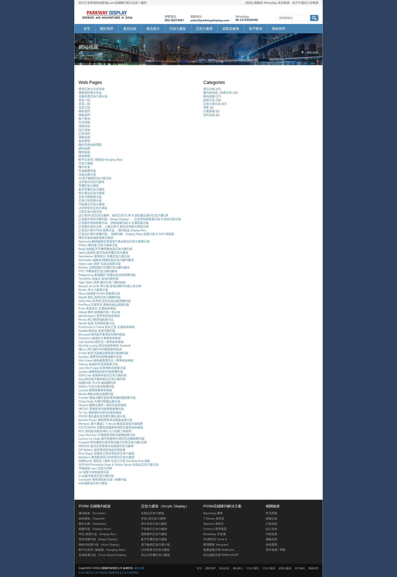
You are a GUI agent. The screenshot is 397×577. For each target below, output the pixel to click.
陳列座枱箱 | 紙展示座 (217, 92)
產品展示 (153, 28)
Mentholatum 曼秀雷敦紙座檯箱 (99, 315)
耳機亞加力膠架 (89, 185)
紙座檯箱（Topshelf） (93, 518)
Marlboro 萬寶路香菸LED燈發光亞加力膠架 (106, 457)
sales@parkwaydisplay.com (209, 20)
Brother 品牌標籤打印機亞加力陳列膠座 (104, 267)
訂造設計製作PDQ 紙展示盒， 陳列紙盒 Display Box (112, 230)
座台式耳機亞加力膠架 (155, 555)
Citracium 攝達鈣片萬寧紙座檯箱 (100, 338)
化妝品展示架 (87, 174)
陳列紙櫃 (209, 96)
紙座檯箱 (84, 155)
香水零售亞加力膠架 (154, 523)
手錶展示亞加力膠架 (92, 204)
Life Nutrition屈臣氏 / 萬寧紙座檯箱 (101, 341)
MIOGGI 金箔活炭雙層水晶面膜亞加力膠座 (106, 446)
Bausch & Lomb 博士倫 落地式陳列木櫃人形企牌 (110, 286)
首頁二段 (84, 103)
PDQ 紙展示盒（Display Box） (98, 534)
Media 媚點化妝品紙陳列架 (96, 394)
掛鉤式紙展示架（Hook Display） (100, 544)
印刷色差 (271, 534)
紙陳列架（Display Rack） (96, 529)
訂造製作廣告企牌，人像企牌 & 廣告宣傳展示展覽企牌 (114, 226)
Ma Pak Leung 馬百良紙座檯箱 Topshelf (104, 345)
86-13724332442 (247, 19)
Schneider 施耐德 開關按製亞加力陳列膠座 (106, 260)
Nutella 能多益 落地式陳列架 (97, 330)
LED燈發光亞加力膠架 (155, 549)
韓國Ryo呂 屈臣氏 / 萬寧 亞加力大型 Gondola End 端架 (114, 461)
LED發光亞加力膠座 (91, 182)
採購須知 (84, 126)
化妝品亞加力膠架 (152, 513)
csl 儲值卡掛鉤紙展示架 (94, 472)
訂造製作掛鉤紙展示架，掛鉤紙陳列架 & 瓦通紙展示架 (114, 222)
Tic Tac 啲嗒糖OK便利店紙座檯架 (100, 412)
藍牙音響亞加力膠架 (92, 189)
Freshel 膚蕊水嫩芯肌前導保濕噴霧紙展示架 (107, 397)
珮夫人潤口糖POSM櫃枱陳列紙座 (100, 349)
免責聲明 (84, 141)
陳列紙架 (84, 152)
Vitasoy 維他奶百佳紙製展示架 (98, 364)
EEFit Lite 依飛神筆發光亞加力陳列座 (103, 375)
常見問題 (84, 122)
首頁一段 (84, 100)
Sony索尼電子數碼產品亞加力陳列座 (102, 379)
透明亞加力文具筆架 (92, 89)
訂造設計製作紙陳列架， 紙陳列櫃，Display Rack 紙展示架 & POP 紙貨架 (126, 234)
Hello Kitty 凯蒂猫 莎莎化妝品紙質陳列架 (105, 301)
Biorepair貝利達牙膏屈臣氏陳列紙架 (102, 334)
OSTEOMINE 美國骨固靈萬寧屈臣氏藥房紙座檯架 (111, 427)
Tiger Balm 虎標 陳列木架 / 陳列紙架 (102, 282)
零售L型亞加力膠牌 (153, 518)
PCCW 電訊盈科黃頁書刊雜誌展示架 (102, 416)
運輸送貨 (84, 137)
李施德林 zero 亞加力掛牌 (95, 468)
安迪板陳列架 (87, 170)
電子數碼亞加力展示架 (155, 544)
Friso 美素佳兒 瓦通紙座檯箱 (97, 308)
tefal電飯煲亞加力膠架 (93, 483)
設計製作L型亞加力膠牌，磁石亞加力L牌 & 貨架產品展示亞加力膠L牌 (123, 215)
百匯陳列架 (113, 572)
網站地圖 (84, 148)
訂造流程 (84, 133)
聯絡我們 (278, 28)
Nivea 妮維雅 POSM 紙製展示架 (99, 293)
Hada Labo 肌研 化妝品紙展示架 (100, 263)
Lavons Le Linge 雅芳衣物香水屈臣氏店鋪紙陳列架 (112, 438)
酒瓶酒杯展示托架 (90, 92)
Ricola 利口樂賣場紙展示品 (96, 319)
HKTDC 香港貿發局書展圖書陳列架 (101, 408)
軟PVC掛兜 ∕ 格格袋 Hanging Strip (100, 159)
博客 (206, 107)
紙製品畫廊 (230, 28)
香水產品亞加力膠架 (92, 193)
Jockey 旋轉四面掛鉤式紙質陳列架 (101, 371)
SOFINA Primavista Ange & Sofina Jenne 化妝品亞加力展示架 (119, 464)
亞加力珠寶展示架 (90, 200)
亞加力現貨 (99, 572)
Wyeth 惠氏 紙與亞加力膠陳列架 (99, 297)
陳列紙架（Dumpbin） (93, 513)
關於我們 (106, 28)
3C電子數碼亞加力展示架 (95, 178)
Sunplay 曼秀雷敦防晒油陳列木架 (100, 356)
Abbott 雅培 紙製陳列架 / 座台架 (99, 312)
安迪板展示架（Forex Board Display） (103, 555)
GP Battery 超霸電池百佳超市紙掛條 (102, 449)
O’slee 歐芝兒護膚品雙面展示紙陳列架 (103, 353)
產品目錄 (129, 28)
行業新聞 (209, 111)
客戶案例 (255, 28)
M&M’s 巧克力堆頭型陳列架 (96, 386)
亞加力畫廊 (204, 28)
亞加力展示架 (212, 103)
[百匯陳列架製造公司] (107, 18)
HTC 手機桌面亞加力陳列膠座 (98, 271)
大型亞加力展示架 (90, 211)
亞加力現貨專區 (130, 572)
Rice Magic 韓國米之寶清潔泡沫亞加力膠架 (106, 453)
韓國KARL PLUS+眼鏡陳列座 (97, 382)
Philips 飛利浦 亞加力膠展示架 (98, 245)
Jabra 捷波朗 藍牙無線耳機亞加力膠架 (103, 252)
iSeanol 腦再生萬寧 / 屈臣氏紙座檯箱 (102, 405)
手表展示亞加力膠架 (154, 529)
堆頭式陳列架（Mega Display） (99, 539)
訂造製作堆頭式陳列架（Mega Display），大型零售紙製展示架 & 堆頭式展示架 (130, 219)
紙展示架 (209, 100)
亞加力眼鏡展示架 (90, 196)
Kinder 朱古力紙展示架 (93, 289)
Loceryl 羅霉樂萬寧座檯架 (95, 390)
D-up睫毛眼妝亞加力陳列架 (96, 475)
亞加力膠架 (178, 28)
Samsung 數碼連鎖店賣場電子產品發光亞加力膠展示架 (114, 241)
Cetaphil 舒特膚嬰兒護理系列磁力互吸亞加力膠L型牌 (113, 442)
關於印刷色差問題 (90, 144)
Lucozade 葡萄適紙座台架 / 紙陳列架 (103, 479)
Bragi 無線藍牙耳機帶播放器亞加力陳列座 (106, 248)
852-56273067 (174, 20)
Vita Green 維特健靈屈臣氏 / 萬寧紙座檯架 (106, 360)
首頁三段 (84, 107)
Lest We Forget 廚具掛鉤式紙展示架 (102, 368)
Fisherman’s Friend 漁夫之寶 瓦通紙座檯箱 (107, 327)
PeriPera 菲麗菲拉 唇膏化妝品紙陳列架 (104, 304)
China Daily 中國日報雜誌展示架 (99, 401)
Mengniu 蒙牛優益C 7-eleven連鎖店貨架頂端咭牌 (111, 423)
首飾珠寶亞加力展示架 (93, 96)
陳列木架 (84, 167)
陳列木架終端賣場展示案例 (96, 237)
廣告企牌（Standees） (93, 523)
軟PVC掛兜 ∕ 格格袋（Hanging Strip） (103, 549)
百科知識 (209, 115)
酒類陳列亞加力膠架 (154, 534)
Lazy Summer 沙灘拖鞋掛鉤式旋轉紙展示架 (107, 434)
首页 (87, 28)
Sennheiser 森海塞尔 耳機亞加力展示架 (104, 256)
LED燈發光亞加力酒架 (93, 208)
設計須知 (84, 129)
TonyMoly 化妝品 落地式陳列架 (99, 278)
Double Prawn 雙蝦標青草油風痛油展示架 (106, 420)
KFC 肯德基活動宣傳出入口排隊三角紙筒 (105, 431)
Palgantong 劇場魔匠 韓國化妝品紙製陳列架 (107, 275)
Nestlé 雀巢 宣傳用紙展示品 (97, 323)
